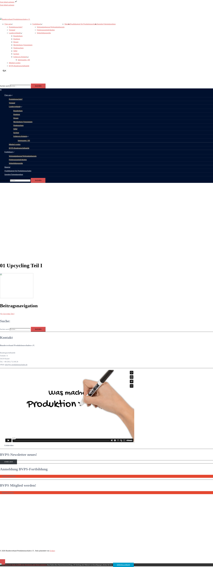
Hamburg (16, 39)
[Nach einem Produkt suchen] (4, 71)
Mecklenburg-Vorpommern (22, 45)
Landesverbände (14, 33)
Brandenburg (18, 36)
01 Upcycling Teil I (7, 314)
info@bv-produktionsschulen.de (16, 365)
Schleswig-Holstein (20, 57)
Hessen (15, 42)
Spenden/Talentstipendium (106, 24)
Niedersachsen (18, 48)
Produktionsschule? (16, 27)
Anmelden (8, 462)
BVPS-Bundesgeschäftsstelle (19, 66)
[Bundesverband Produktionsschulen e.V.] (15, 19)
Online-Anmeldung (8, 476)
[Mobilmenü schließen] (1, 90)
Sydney (52, 551)
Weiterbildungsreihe (44, 33)
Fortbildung (36, 24)
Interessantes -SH (24, 60)
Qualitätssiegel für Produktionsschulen (83, 24)
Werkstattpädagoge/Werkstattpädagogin (50, 27)
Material (67, 24)
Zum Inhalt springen (7, 2)
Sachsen (16, 54)
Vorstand (12, 30)
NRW (15, 51)
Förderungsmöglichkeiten (46, 30)
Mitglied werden (14, 63)
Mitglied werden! (8, 492)
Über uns (7, 24)
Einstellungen (123, 565)
